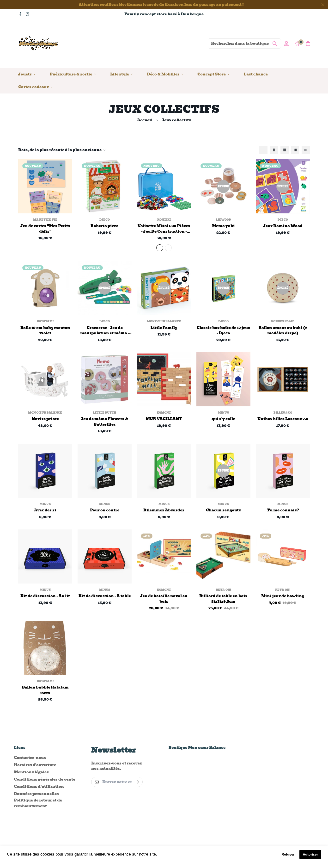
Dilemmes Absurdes (163, 510)
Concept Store (211, 74)
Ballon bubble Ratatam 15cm (45, 690)
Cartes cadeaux (33, 87)
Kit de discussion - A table (105, 596)
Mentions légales (31, 772)
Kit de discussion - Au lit (45, 596)
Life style (119, 74)
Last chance (256, 74)
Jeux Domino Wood (283, 226)
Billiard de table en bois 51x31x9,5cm (223, 598)
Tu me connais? (283, 510)
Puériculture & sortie (71, 74)
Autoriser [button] (310, 854)
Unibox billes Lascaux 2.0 (282, 419)
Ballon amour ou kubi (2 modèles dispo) (283, 330)
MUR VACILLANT (164, 419)
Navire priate (45, 419)
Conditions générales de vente (44, 779)
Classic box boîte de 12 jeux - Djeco (223, 330)
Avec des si (45, 510)
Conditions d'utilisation (39, 786)
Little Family (164, 328)
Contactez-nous (30, 758)
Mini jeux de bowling (282, 596)
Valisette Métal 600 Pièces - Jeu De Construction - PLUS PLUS (164, 228)
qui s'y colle (223, 419)
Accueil (144, 120)
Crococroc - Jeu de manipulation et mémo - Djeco (104, 330)
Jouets (25, 74)
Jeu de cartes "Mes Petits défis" (45, 228)
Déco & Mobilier (163, 74)
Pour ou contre (104, 510)
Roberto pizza (105, 226)
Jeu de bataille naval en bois (164, 598)
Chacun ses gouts (223, 510)
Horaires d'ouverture (35, 765)
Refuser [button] (288, 854)
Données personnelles (36, 794)
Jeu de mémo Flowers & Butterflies (104, 421)
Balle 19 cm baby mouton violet (45, 330)
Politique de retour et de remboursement (38, 803)
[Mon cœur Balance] (38, 43)
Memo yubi (223, 226)
